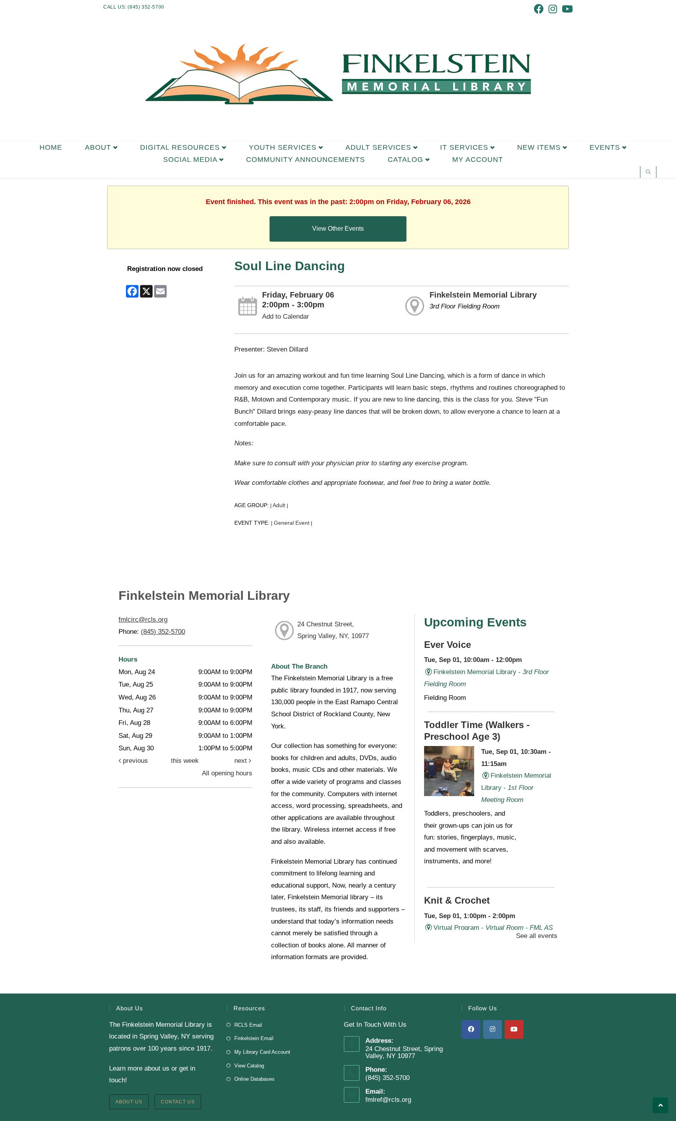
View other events (338, 228)
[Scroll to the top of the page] (660, 1105)
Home (51, 147)
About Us (128, 1102)
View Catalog (249, 1066)
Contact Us (178, 1102)
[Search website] (648, 173)
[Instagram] (492, 1029)
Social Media (191, 159)
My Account (477, 159)
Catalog (407, 159)
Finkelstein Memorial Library (483, 295)
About (99, 147)
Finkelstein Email (253, 1038)
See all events (536, 936)
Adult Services (379, 147)
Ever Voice (447, 644)
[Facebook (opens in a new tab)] (539, 9)
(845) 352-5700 (163, 631)
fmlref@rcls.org (388, 1099)
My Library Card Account (262, 1052)
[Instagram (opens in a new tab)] (552, 9)
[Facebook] (471, 1029)
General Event (291, 523)
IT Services (465, 147)
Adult (279, 505)
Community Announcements (305, 159)
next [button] (241, 760)
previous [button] (134, 760)
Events (606, 147)
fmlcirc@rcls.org (143, 619)
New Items (540, 147)
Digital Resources (181, 147)
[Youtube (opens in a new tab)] (566, 9)
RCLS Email (248, 1025)
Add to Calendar (285, 316)
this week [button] (185, 760)
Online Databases (254, 1079)
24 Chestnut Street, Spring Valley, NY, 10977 (333, 630)
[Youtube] (514, 1029)
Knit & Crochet (457, 900)
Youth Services (284, 147)
